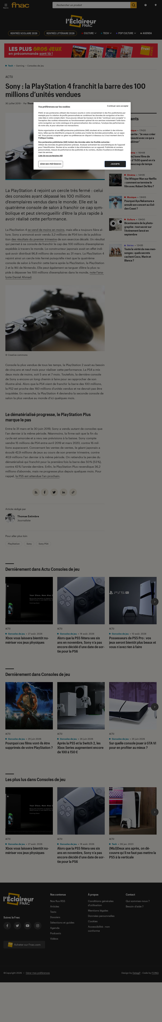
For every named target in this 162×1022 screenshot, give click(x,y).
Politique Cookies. (46, 138)
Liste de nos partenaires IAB (50, 156)
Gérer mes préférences (50, 164)
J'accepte (115, 164)
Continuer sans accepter (117, 106)
